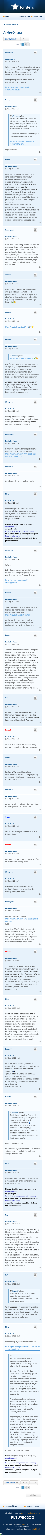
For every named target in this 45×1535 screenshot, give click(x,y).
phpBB (24, 1524)
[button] (28, 44)
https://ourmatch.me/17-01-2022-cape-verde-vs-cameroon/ (21, 455)
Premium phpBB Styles (30, 1513)
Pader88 (8, 593)
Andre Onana (12, 32)
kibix (7, 999)
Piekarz (8, 340)
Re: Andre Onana (11, 107)
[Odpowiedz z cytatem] (35, 52)
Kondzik (8, 730)
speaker (8, 275)
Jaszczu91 (8, 635)
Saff (6, 698)
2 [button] (25, 44)
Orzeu (7, 817)
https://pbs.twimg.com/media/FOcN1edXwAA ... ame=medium (23, 1347)
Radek (7, 160)
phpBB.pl (36, 1529)
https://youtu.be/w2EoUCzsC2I (17, 615)
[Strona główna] (22, 6)
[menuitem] (5, 16)
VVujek (7, 757)
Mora (7, 494)
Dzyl (6, 1215)
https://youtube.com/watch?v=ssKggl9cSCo (16, 581)
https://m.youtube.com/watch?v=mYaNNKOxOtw (17, 88)
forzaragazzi (9, 230)
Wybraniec (9, 52)
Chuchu (8, 952)
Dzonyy (8, 100)
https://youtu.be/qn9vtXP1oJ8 (17, 327)
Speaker (15, 356)
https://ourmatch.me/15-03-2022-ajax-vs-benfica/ (21, 920)
